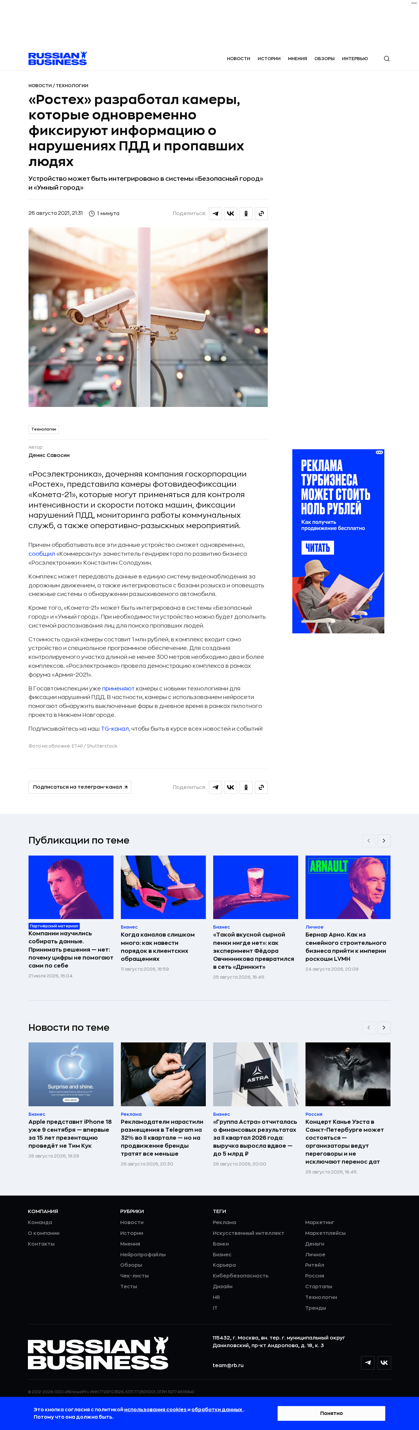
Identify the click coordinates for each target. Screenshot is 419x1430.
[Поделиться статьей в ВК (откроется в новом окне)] (230, 213)
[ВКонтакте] (384, 1363)
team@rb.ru (228, 1365)
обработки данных (217, 1409)
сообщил (42, 554)
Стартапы (318, 1286)
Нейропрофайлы (143, 1254)
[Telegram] (368, 1363)
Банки (221, 1244)
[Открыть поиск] (386, 58)
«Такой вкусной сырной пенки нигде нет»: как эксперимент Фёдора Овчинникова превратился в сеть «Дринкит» (253, 950)
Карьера (224, 1265)
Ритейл (314, 1265)
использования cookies (155, 1409)
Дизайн (223, 1286)
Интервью (355, 58)
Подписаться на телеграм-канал (77, 787)
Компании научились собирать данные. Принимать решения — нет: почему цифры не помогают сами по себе (71, 949)
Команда (40, 1222)
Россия (314, 1275)
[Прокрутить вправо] (384, 840)
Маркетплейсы (325, 1233)
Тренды (315, 1308)
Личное (315, 1254)
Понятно (331, 1413)
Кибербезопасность (240, 1275)
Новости (238, 58)
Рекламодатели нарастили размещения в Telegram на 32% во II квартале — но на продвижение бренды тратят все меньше (162, 1138)
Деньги (314, 1244)
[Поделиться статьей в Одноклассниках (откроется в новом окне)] (246, 213)
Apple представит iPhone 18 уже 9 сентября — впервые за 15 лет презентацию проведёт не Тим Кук (70, 1134)
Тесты (128, 1286)
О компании (44, 1233)
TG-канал (115, 729)
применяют (118, 688)
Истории (269, 58)
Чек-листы (134, 1275)
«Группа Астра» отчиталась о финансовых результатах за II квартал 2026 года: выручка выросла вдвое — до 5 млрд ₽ (255, 1138)
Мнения (297, 58)
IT (215, 1308)
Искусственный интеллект (248, 1233)
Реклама (224, 1222)
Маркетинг (319, 1222)
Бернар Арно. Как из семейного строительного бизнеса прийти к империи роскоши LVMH (346, 946)
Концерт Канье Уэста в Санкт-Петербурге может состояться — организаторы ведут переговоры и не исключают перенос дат (345, 1142)
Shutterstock (102, 746)
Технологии (72, 85)
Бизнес (222, 1254)
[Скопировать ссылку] (261, 213)
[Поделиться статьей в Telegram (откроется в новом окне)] (215, 213)
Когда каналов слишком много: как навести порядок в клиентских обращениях (158, 946)
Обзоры (324, 58)
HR (216, 1297)
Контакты (41, 1244)
